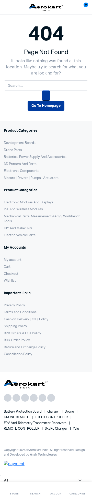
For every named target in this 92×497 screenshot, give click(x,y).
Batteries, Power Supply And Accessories (35, 157)
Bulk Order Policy (17, 340)
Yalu (76, 428)
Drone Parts (13, 150)
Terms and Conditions (20, 312)
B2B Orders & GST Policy (22, 333)
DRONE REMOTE (17, 417)
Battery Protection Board (23, 411)
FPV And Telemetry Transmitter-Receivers (35, 423)
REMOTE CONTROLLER (22, 428)
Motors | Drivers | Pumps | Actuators (31, 178)
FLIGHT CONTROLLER (51, 417)
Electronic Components (21, 171)
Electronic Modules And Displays (28, 202)
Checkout (11, 274)
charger (53, 411)
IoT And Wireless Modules (23, 209)
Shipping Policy (15, 326)
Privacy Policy (14, 305)
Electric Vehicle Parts (20, 235)
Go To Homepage (46, 106)
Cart (7, 266)
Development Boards (20, 143)
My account (12, 260)
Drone (70, 411)
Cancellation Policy (18, 354)
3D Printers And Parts (20, 164)
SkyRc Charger (56, 428)
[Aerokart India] (46, 7)
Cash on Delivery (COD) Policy (26, 319)
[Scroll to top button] (84, 477)
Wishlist (10, 280)
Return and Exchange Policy (24, 347)
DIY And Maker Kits (18, 228)
